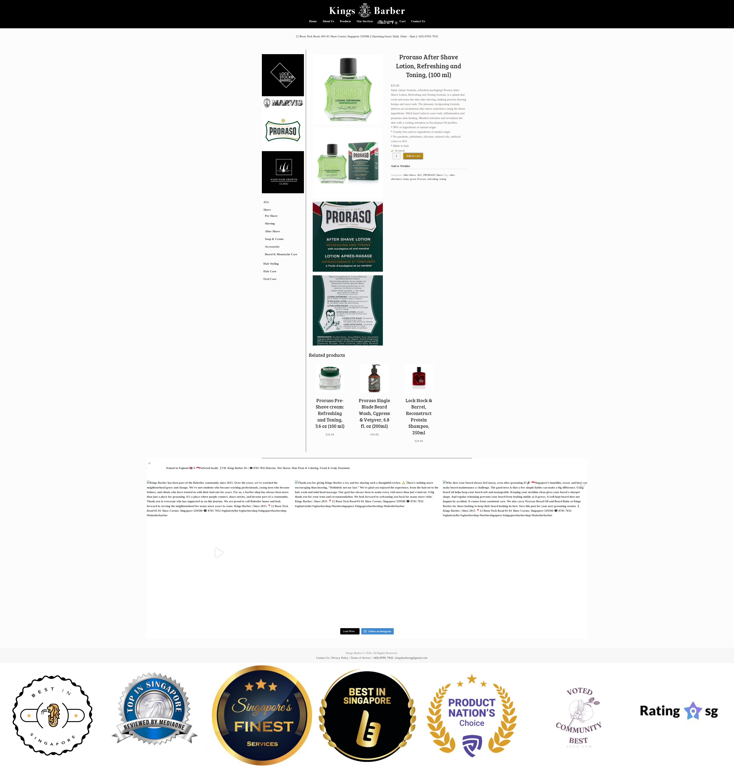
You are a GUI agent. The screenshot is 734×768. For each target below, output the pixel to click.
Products (345, 21)
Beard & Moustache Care (281, 254)
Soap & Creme (274, 239)
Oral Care (269, 278)
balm (406, 179)
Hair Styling (271, 263)
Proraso (421, 179)
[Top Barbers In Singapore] (157, 715)
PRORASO (429, 175)
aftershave (396, 179)
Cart (402, 21)
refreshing (432, 179)
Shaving (270, 223)
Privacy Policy (340, 657)
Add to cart (413, 155)
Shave (267, 209)
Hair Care (269, 271)
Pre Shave (271, 215)
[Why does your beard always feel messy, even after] (515, 552)
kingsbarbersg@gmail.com (411, 657)
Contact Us (418, 21)
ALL (266, 202)
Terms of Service (361, 657)
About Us (328, 21)
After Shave (272, 231)
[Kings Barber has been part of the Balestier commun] (219, 552)
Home (313, 21)
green (413, 179)
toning (442, 179)
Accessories (272, 246)
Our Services (365, 21)
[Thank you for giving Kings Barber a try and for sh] (367, 552)
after (452, 175)
